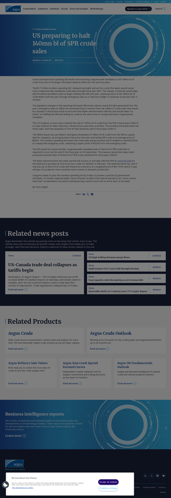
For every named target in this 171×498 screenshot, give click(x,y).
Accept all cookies (108, 482)
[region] (70, 484)
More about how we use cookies (22, 488)
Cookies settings (108, 488)
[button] (5, 484)
